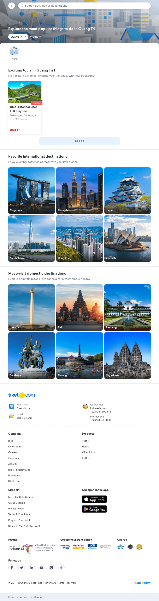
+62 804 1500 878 (100, 411)
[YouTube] (41, 567)
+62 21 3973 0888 (100, 420)
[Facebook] (11, 567)
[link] (79, 141)
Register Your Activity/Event (24, 526)
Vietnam (24, 597)
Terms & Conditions (19, 514)
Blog (10, 440)
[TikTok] (61, 567)
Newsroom (14, 446)
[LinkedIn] (31, 567)
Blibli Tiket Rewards (19, 469)
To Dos (86, 458)
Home (11, 597)
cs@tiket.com (25, 418)
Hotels (85, 446)
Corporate (14, 458)
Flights (86, 440)
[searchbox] (86, 6)
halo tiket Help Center (20, 497)
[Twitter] (21, 567)
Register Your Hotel (19, 520)
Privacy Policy (16, 508)
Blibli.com (14, 481)
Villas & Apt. (89, 452)
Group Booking (16, 502)
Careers (12, 452)
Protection (14, 475)
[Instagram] (51, 567)
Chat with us (23, 408)
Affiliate (12, 464)
